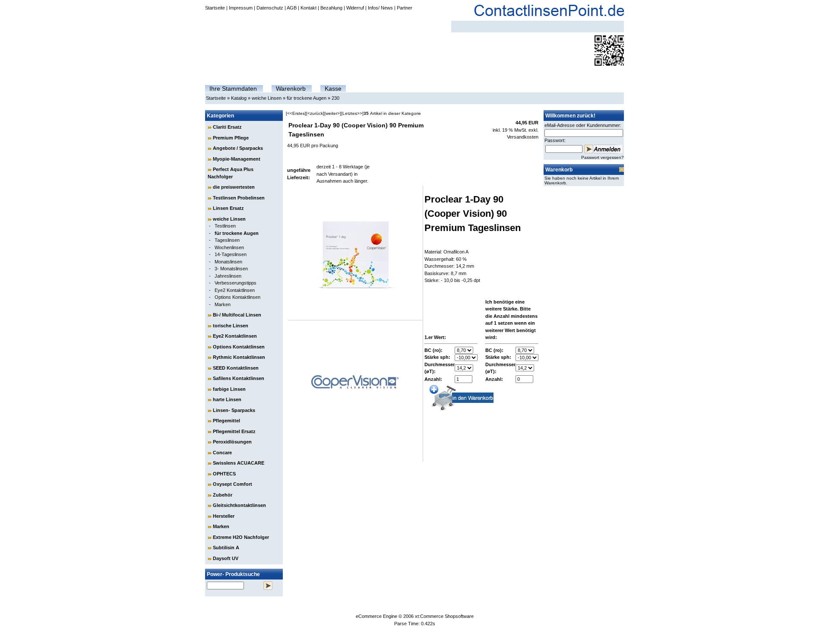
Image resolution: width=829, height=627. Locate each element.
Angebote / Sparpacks (238, 148)
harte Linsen (227, 399)
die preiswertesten (234, 187)
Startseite (215, 7)
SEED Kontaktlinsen (236, 367)
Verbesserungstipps (235, 282)
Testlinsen (225, 225)
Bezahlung (331, 7)
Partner (404, 7)
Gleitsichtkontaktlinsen (239, 505)
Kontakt (308, 7)
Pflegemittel (226, 420)
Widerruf (355, 7)
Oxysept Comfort (232, 484)
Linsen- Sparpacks (234, 410)
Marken (223, 304)
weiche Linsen (267, 98)
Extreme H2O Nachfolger (241, 537)
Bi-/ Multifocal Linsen (237, 314)
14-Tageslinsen (231, 254)
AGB (292, 7)
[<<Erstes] (296, 113)
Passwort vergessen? (602, 157)
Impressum (241, 7)
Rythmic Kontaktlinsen (239, 357)
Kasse (333, 88)
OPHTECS (224, 473)
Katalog (239, 98)
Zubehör (222, 494)
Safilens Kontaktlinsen (238, 378)
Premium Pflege (231, 137)
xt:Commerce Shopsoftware (444, 616)
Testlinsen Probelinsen (239, 197)
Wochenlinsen (229, 247)
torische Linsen (230, 325)
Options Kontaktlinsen (237, 297)
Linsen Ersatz (228, 208)
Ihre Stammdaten (233, 88)
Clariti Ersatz (227, 127)
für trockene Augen (306, 98)
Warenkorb (291, 88)
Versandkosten (522, 136)
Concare (222, 452)
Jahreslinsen (228, 276)
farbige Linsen (229, 389)
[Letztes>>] (352, 113)
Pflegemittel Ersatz (234, 431)
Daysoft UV (225, 558)
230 (335, 98)
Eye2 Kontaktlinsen (235, 290)
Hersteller (223, 516)
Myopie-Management (236, 159)
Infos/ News (380, 7)
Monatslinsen (228, 261)
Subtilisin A (226, 547)
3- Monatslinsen (231, 268)
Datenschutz (269, 7)
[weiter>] (332, 113)
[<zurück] (315, 113)
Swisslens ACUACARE (238, 463)
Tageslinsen (227, 240)
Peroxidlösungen (232, 441)
